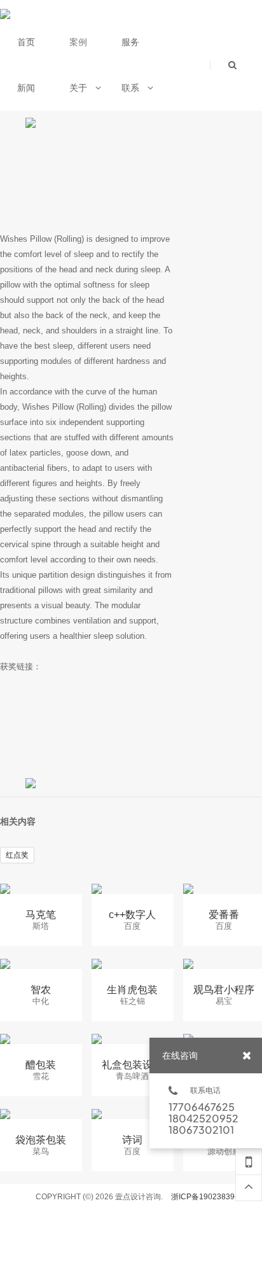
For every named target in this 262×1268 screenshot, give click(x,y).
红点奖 (17, 855)
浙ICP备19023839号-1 (210, 1196)
